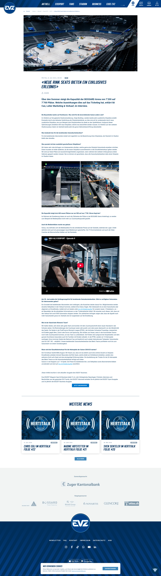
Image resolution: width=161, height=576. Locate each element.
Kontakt (73, 540)
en (124, 5)
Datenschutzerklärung (79, 571)
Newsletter (55, 540)
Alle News (80, 459)
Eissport (59, 4)
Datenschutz (99, 540)
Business (96, 4)
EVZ (66, 78)
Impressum (85, 540)
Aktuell (46, 4)
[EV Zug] (10, 8)
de (121, 5)
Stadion (83, 4)
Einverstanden (110, 568)
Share (46, 93)
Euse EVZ (110, 4)
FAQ (65, 540)
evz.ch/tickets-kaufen (85, 309)
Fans (71, 4)
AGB (110, 540)
